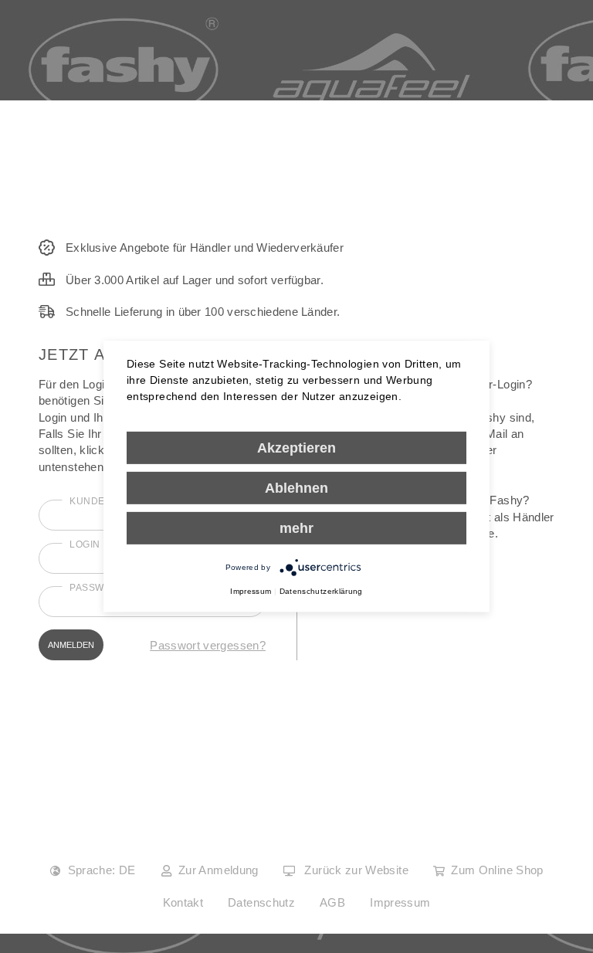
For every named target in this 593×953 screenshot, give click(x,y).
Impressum (400, 902)
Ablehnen (296, 488)
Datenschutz (261, 902)
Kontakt (183, 902)
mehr (296, 528)
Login (84, 544)
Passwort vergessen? (208, 645)
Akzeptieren (296, 448)
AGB (332, 902)
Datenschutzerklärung (321, 591)
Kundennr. (99, 501)
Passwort (97, 587)
